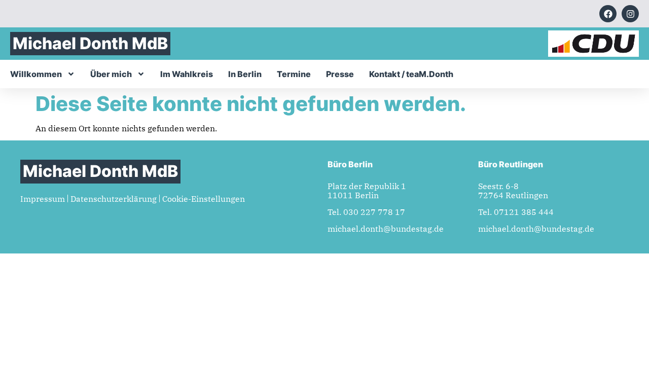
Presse (340, 74)
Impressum (42, 199)
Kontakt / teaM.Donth (411, 74)
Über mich (111, 74)
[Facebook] (608, 13)
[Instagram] (630, 13)
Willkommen (36, 74)
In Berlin (245, 74)
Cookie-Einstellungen (203, 199)
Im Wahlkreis (186, 74)
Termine (294, 74)
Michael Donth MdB (90, 43)
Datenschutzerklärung (113, 199)
